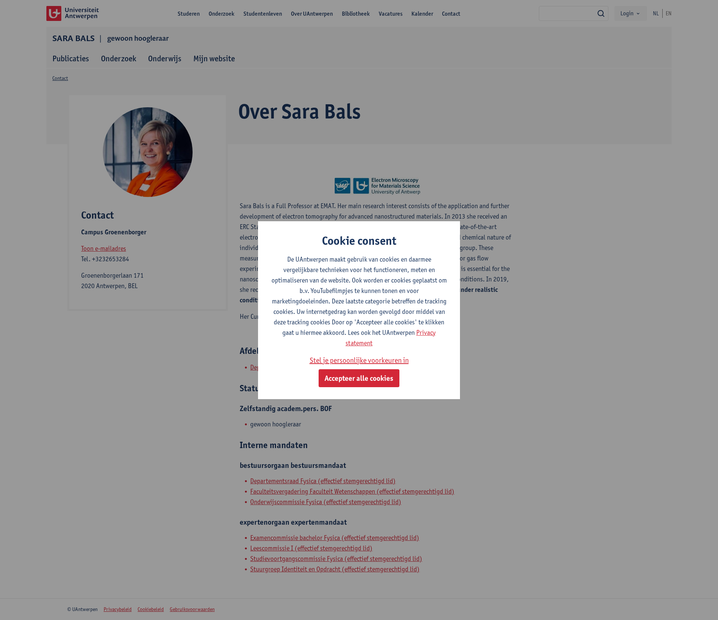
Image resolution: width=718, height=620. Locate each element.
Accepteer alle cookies (359, 378)
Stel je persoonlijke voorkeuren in (359, 360)
